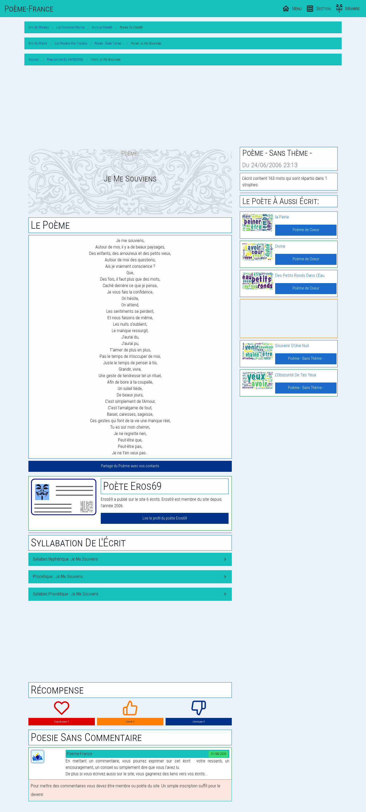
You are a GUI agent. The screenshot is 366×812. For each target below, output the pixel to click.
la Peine (282, 217)
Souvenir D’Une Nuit (292, 345)
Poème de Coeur (306, 230)
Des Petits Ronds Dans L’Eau (299, 275)
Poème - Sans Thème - (306, 358)
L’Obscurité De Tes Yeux (295, 374)
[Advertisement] (183, 107)
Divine (280, 246)
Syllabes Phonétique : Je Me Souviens (65, 593)
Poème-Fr (28, 8)
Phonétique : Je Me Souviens (58, 576)
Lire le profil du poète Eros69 (165, 518)
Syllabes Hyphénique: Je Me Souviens (65, 559)
